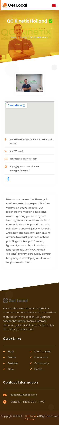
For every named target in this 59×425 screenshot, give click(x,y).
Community (41, 363)
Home (14, 37)
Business (13, 363)
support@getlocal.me (24, 395)
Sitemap (30, 419)
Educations (41, 357)
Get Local (30, 416)
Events (12, 357)
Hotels (38, 369)
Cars (11, 369)
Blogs (11, 351)
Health (23, 37)
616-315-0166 (16, 151)
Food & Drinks (42, 351)
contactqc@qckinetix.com (23, 158)
